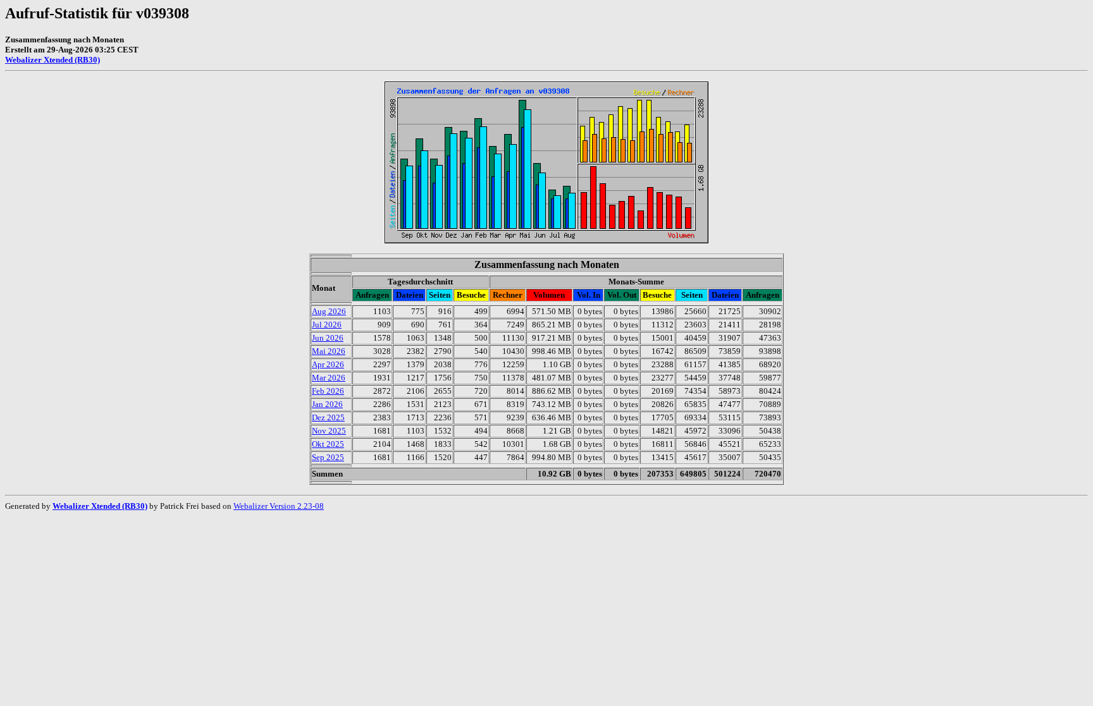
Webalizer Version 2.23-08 (278, 506)
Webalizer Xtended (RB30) (52, 59)
